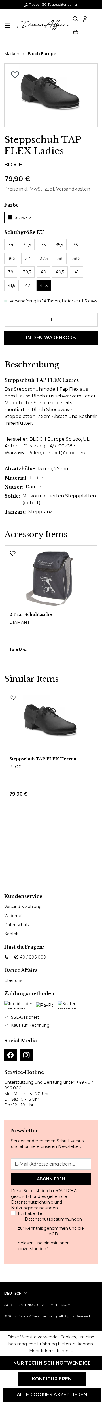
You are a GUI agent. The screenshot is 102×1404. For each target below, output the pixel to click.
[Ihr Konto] (85, 19)
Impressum (60, 1305)
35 (43, 244)
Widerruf (13, 915)
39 (10, 272)
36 (75, 244)
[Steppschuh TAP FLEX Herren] (51, 723)
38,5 (76, 258)
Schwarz (23, 217)
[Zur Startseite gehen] (42, 25)
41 (77, 272)
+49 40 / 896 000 (28, 957)
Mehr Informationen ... (51, 1350)
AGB (53, 1233)
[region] (51, 95)
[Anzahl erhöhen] (92, 320)
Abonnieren (51, 1178)
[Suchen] (75, 19)
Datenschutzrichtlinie (32, 1202)
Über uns (13, 980)
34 (10, 244)
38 (60, 258)
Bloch (13, 165)
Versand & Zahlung (23, 906)
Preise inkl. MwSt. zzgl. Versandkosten (47, 189)
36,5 (11, 258)
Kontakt (12, 933)
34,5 (27, 244)
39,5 (27, 272)
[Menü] (7, 25)
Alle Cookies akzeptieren (52, 1394)
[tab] (32, 365)
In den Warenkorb (51, 337)
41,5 (11, 285)
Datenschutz (17, 924)
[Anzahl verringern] (10, 320)
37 (28, 258)
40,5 (60, 272)
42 (27, 285)
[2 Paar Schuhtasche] (51, 578)
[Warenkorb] (75, 32)
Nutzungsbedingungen (34, 1207)
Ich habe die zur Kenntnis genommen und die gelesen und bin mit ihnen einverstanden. (51, 1231)
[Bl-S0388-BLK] (50, 95)
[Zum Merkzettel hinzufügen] (15, 74)
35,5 (59, 244)
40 (43, 272)
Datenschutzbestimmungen (53, 1219)
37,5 (44, 258)
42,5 (44, 285)
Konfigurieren (52, 1379)
